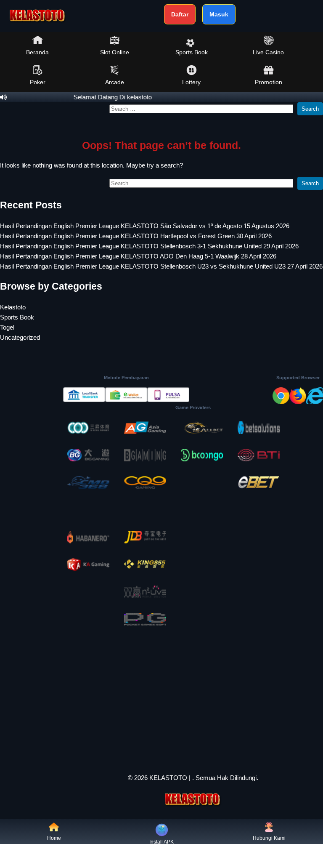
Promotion (268, 82)
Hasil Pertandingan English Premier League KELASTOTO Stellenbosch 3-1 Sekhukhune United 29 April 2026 (149, 246)
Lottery (191, 82)
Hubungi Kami (269, 838)
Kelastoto (13, 307)
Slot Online (114, 52)
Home (54, 838)
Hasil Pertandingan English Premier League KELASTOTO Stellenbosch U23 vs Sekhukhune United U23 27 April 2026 (161, 266)
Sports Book (191, 52)
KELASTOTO (168, 777)
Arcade (114, 82)
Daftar (179, 14)
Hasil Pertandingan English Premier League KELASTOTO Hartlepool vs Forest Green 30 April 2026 (136, 236)
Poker (37, 82)
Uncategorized (20, 337)
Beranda (37, 52)
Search (310, 109)
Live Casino (268, 52)
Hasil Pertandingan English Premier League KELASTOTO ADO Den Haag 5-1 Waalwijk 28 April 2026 (138, 256)
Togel (7, 327)
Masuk (218, 14)
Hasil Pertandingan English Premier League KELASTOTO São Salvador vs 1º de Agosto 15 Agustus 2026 (144, 225)
